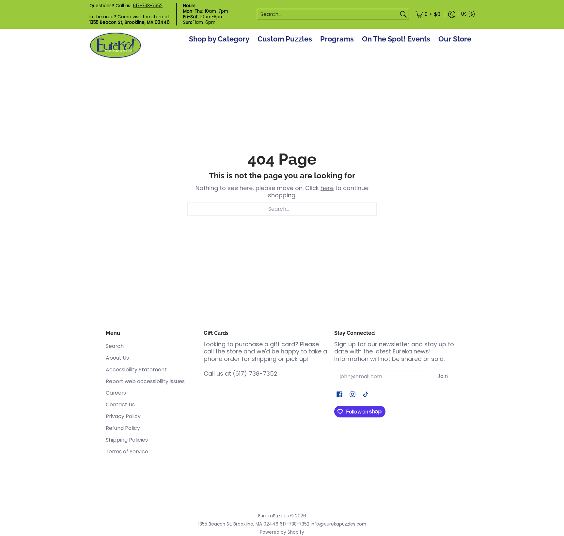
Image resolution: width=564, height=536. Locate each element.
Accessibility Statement (136, 369)
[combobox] (327, 14)
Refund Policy (123, 428)
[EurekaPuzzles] (115, 45)
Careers (116, 393)
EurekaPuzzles (273, 516)
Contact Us (120, 404)
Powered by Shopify (282, 532)
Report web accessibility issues (145, 381)
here (327, 188)
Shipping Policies (127, 440)
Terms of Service (127, 451)
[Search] (403, 14)
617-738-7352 (148, 6)
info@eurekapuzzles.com (338, 524)
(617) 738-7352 (255, 373)
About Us (117, 358)
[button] (339, 395)
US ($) (468, 14)
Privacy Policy (123, 416)
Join (442, 376)
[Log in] (451, 14)
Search (115, 346)
